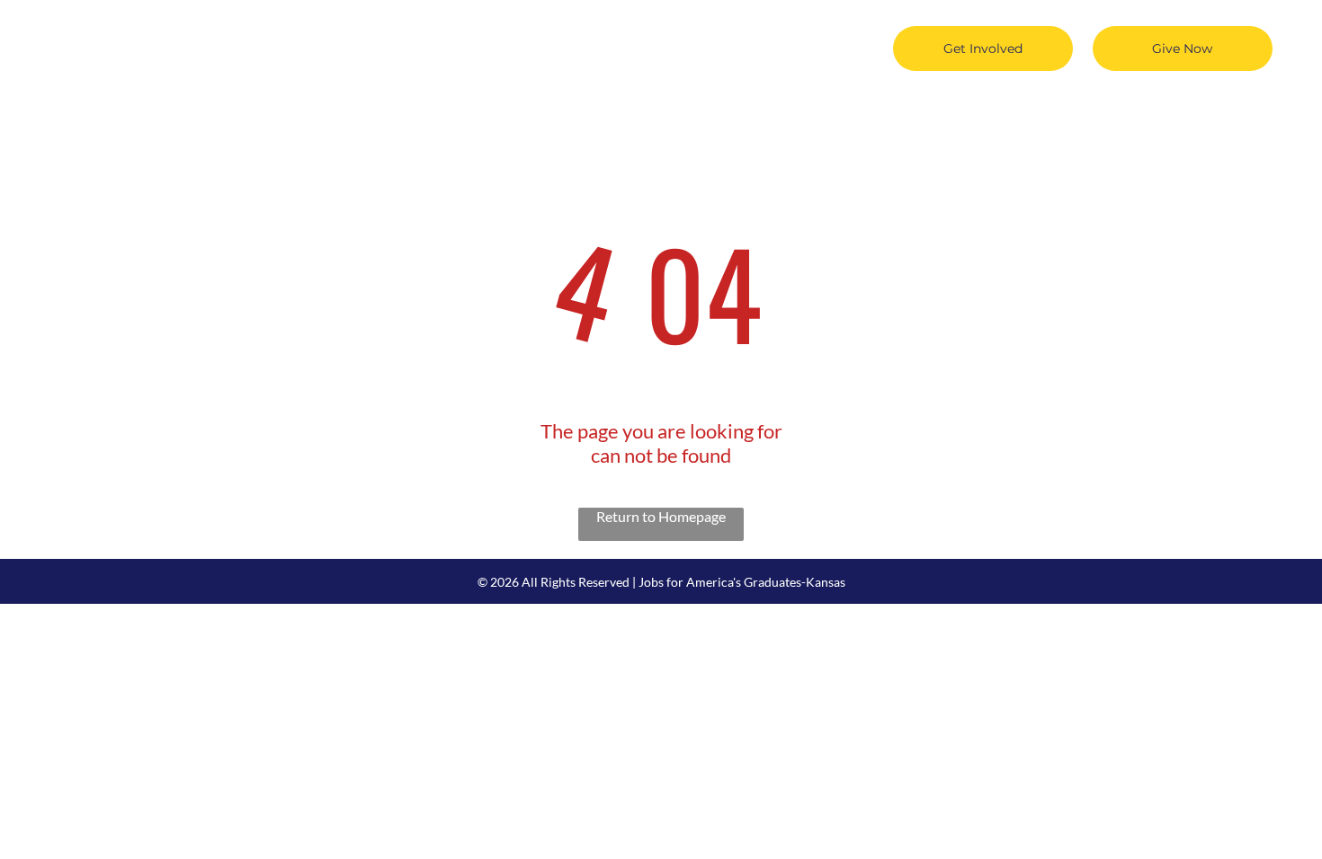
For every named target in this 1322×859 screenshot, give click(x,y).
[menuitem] (306, 34)
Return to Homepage (661, 516)
